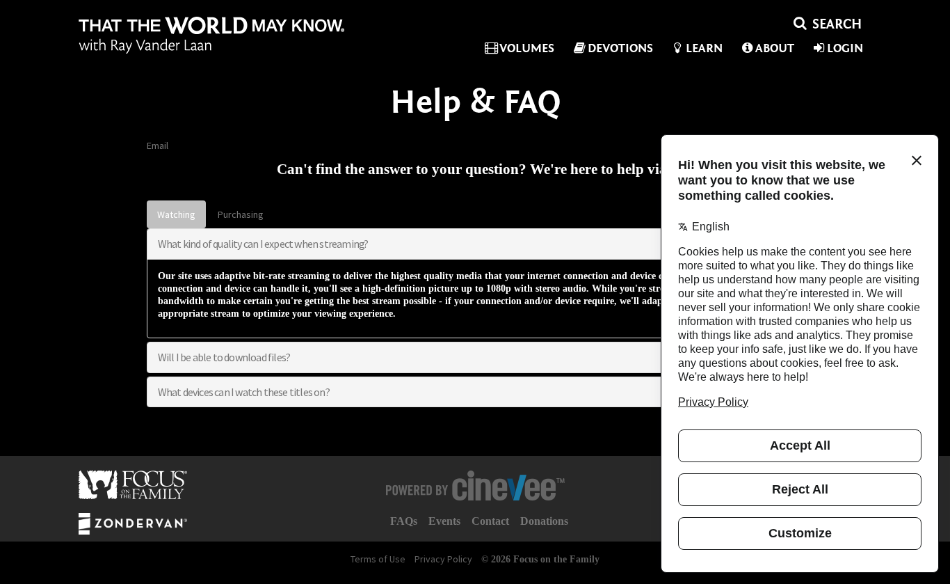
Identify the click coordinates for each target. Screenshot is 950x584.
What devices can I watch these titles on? (244, 392)
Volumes (526, 48)
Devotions (620, 48)
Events (444, 521)
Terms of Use (378, 559)
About (774, 48)
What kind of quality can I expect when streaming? (263, 244)
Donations (544, 521)
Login (845, 48)
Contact (490, 521)
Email (157, 145)
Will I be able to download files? (224, 357)
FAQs (403, 521)
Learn (704, 48)
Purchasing (241, 214)
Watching (176, 214)
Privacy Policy (443, 559)
